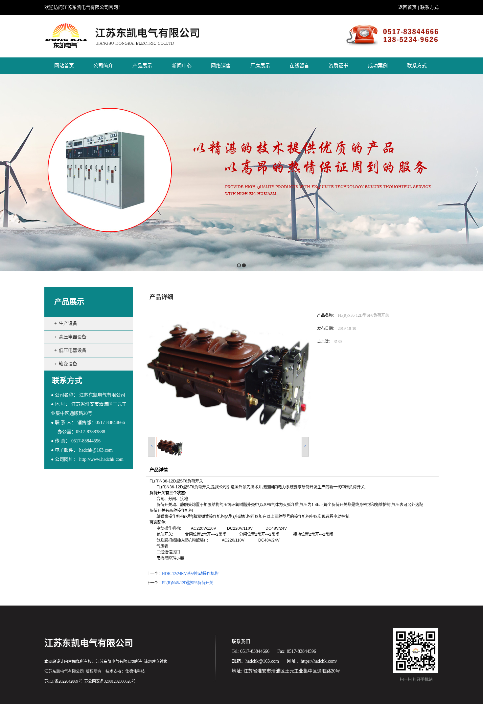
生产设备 (68, 323)
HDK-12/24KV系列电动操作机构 (190, 573)
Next (476, 172)
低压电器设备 (72, 350)
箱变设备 (68, 363)
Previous (5, 172)
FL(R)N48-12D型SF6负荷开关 (187, 583)
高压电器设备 (72, 336)
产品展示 (69, 302)
